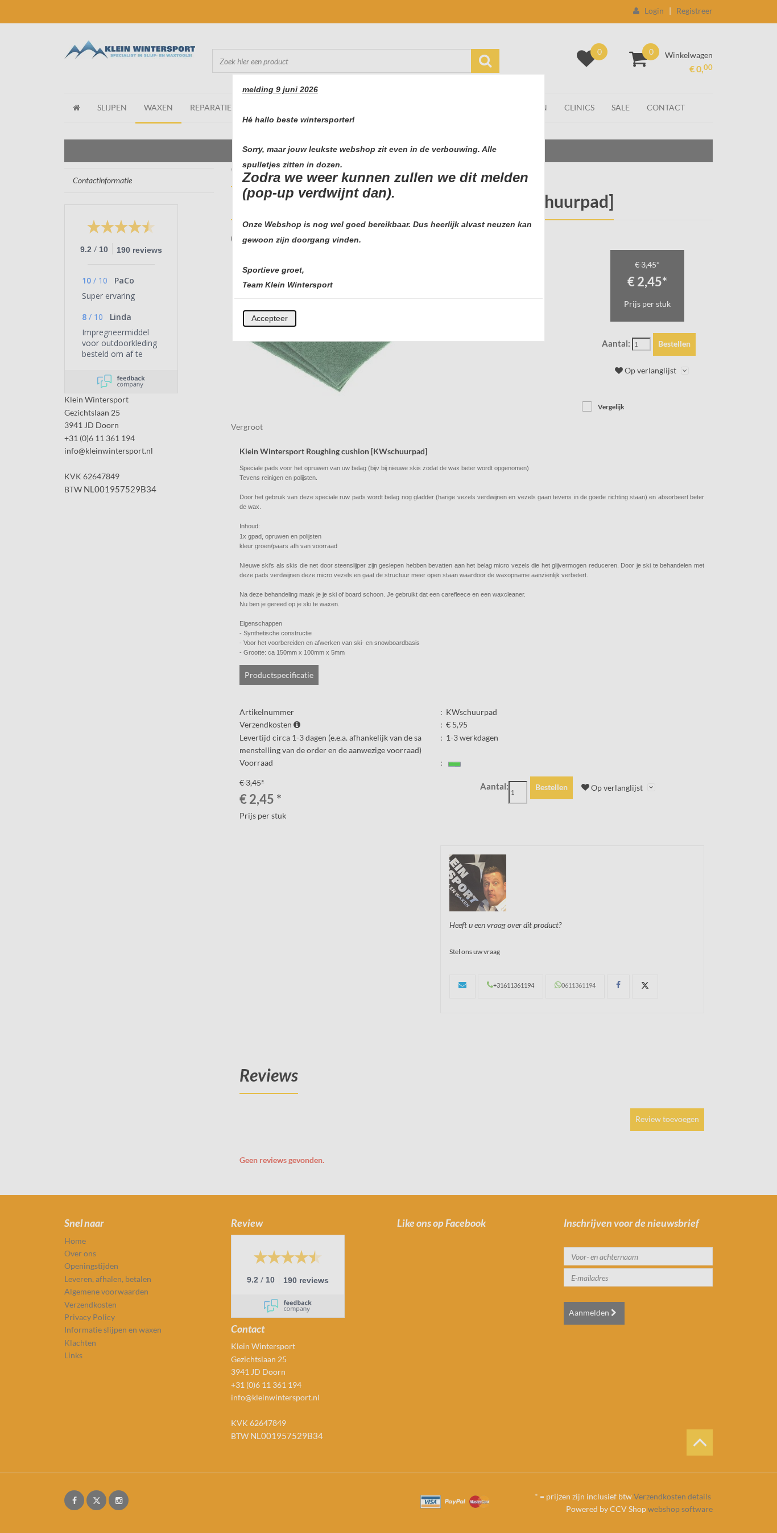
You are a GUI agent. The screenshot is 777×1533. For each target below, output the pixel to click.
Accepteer (269, 318)
